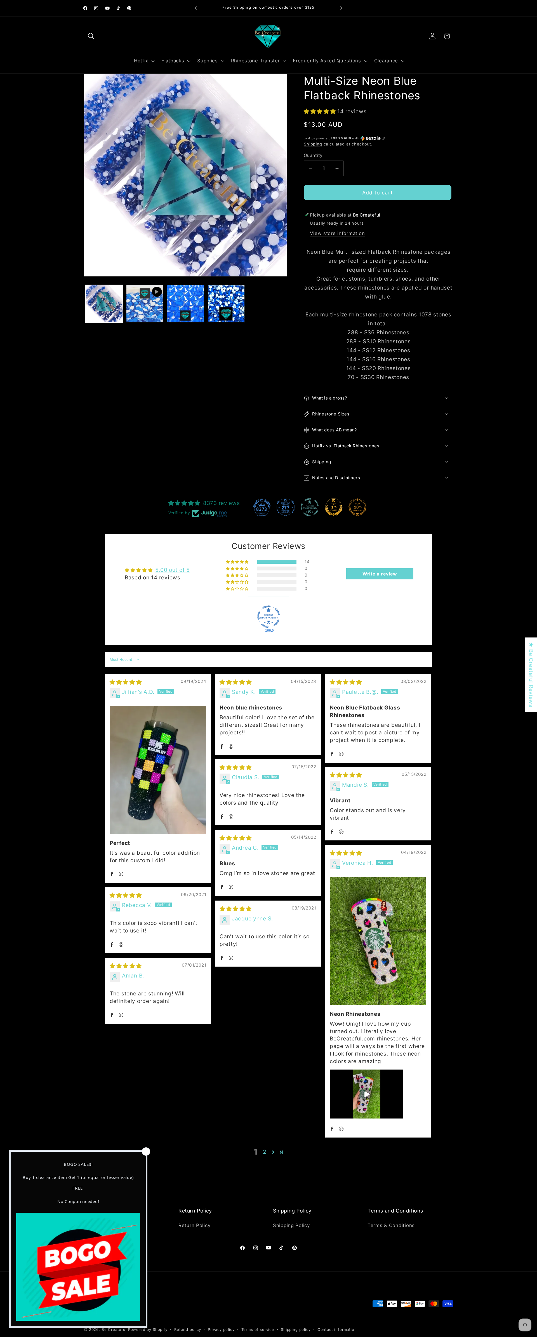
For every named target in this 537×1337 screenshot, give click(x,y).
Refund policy (187, 1329)
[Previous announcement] (196, 8)
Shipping (313, 144)
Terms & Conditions (391, 1225)
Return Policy (194, 1225)
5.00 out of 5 (172, 570)
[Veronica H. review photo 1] (378, 941)
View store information (337, 233)
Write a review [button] (379, 574)
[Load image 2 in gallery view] (185, 303)
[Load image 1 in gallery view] (104, 303)
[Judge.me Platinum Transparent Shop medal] (310, 507)
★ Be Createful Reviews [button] (531, 674)
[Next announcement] (341, 8)
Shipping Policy (291, 1225)
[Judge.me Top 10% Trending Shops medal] (357, 507)
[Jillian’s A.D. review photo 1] (158, 770)
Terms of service (257, 1329)
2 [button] (265, 1151)
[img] (126, 682)
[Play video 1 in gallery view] (144, 303)
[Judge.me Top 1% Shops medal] (334, 507)
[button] (91, 36)
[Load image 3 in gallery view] (226, 303)
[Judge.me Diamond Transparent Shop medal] (268, 616)
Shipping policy (296, 1329)
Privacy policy (221, 1329)
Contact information (337, 1329)
